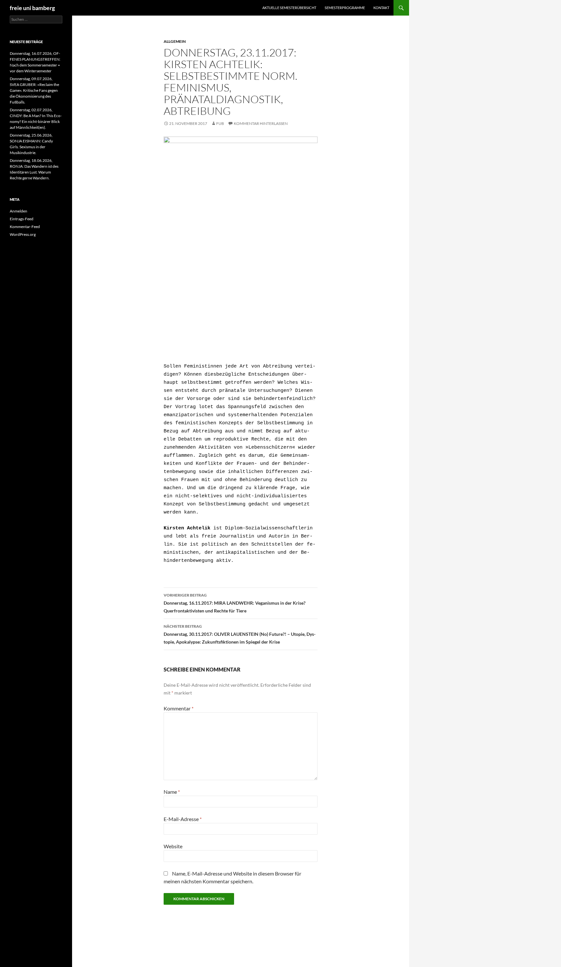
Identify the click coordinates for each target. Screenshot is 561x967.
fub (220, 123)
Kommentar (178, 708)
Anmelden (18, 211)
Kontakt (381, 8)
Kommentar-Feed (25, 226)
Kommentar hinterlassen (261, 123)
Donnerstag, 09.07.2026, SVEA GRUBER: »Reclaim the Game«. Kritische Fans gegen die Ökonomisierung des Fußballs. (34, 90)
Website (173, 846)
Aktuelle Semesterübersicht (289, 8)
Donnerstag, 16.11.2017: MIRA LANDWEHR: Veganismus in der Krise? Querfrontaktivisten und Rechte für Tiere (234, 603)
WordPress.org (23, 234)
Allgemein (175, 41)
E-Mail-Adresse (183, 819)
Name (172, 792)
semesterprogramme (345, 8)
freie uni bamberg (32, 7)
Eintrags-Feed (21, 218)
